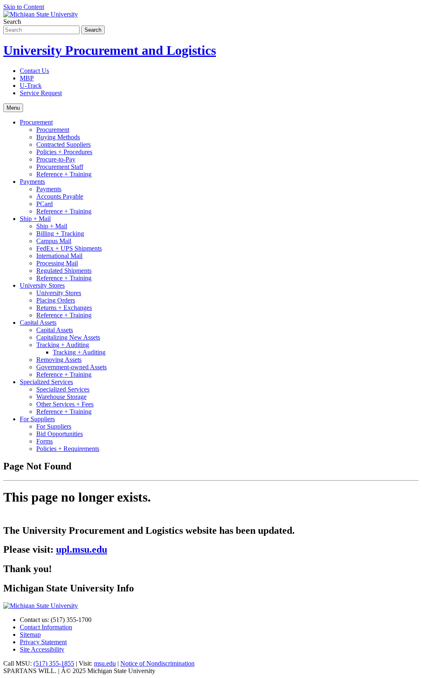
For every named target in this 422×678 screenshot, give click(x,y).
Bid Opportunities (59, 433)
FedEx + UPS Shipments (69, 248)
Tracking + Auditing (62, 344)
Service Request (41, 92)
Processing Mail (57, 263)
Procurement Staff (59, 166)
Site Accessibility (42, 649)
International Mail (59, 255)
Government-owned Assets (71, 367)
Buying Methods (58, 137)
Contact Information (46, 627)
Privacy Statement (43, 641)
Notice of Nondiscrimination (157, 663)
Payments (32, 181)
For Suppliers (37, 418)
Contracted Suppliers (63, 144)
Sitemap (30, 634)
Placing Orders (55, 300)
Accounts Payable (59, 196)
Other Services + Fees (65, 404)
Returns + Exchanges (64, 307)
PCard (44, 203)
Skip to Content (23, 6)
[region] (211, 518)
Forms (44, 441)
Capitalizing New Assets (68, 337)
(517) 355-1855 (53, 663)
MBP (27, 78)
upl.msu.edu (81, 549)
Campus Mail (53, 240)
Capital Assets (38, 322)
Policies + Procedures (64, 151)
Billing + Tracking (60, 233)
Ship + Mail (35, 218)
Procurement (36, 122)
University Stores (42, 285)
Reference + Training (63, 174)
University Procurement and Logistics (109, 50)
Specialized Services (46, 381)
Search (12, 21)
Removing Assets (59, 359)
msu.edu (105, 663)
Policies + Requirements (67, 448)
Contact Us (34, 70)
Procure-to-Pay (55, 159)
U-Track (31, 85)
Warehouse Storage (61, 396)
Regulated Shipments (63, 270)
